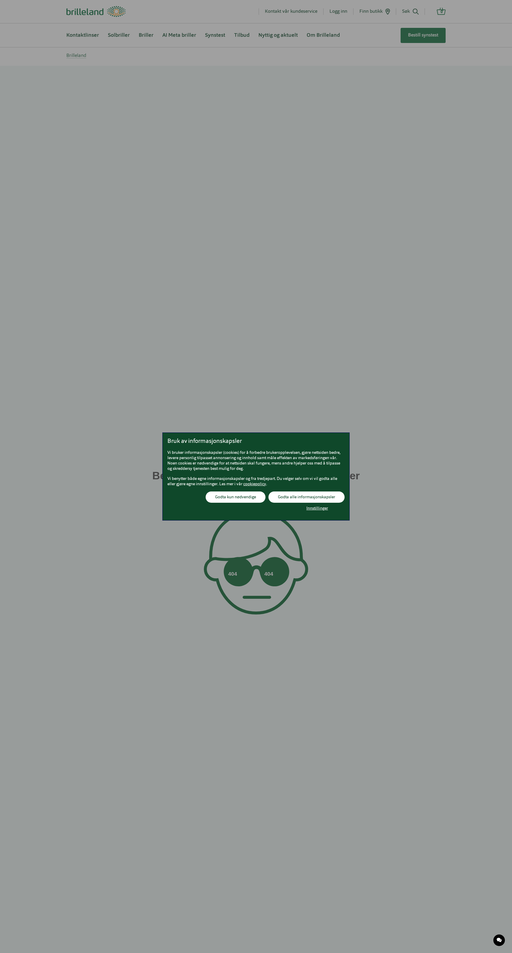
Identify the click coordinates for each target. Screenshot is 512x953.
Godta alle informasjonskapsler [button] (306, 497)
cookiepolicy (254, 484)
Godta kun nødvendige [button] (235, 497)
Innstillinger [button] (317, 508)
